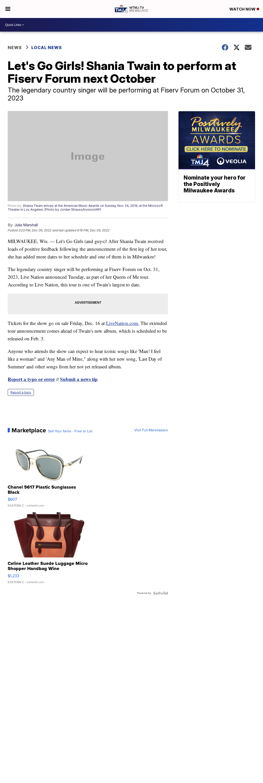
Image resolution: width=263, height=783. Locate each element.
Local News (46, 47)
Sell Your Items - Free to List (70, 431)
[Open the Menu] (8, 9)
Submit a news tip (79, 379)
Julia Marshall (26, 224)
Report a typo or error (31, 379)
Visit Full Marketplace (151, 430)
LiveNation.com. (122, 323)
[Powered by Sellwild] (160, 593)
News (15, 47)
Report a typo (21, 392)
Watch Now (243, 9)
